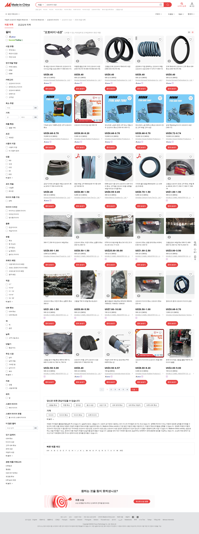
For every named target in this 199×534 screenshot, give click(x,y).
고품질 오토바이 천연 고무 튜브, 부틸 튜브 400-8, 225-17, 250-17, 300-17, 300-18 (180, 186)
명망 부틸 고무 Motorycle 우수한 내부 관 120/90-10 (87, 185)
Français (64, 520)
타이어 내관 (86, 9)
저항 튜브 (66, 405)
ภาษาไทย (142, 520)
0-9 (48, 450)
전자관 (78, 405)
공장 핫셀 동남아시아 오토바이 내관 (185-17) (179, 126)
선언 (70, 517)
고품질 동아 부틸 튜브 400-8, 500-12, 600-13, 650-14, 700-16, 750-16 (57, 361)
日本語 (57, 520)
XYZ (121, 450)
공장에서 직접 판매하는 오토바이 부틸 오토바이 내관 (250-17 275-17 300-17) (149, 67)
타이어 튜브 (58, 9)
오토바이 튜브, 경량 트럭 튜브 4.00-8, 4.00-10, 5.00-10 (148, 243)
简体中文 (42, 520)
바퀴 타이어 (77, 9)
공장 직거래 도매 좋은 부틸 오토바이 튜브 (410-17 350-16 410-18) (58, 185)
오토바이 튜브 (96, 9)
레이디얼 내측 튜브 (108, 9)
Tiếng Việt (157, 520)
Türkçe (149, 520)
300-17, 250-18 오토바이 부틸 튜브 (56, 242)
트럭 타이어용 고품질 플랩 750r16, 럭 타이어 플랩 (179, 361)
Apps (180, 14)
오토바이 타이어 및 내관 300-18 (85, 125)
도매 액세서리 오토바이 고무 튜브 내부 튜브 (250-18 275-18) (179, 67)
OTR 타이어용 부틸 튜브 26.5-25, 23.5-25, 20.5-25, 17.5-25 (118, 243)
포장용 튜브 (10, 476)
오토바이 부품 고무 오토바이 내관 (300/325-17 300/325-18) (86, 361)
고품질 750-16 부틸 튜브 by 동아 (85, 301)
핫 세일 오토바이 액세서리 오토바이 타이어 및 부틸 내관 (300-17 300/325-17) (57, 67)
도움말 (170, 14)
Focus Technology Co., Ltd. (102, 524)
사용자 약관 (77, 517)
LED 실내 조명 (11, 480)
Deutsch (79, 520)
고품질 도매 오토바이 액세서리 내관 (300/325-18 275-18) (117, 67)
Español (72, 520)
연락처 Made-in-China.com (106, 517)
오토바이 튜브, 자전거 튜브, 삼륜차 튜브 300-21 (58, 302)
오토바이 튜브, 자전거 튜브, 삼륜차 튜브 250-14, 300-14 (88, 243)
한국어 (114, 520)
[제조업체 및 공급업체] (17, 4)
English (34, 520)
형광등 (8, 469)
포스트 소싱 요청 (142, 501)
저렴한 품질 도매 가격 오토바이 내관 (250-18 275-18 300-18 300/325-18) (87, 67)
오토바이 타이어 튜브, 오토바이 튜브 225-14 (148, 302)
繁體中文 (50, 520)
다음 (133, 389)
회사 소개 (63, 517)
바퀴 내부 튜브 (151, 405)
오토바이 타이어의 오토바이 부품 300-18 (149, 361)
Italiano (96, 520)
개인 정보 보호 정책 (90, 517)
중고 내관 (90, 405)
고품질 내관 (119, 9)
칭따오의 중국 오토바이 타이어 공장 (179, 301)
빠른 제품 (120, 517)
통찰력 (128, 517)
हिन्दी (135, 520)
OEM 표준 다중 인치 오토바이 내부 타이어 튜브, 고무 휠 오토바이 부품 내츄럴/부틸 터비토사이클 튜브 (119, 186)
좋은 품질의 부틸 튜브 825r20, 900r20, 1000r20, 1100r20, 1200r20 (118, 302)
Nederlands (128, 520)
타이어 (45, 9)
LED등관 (9, 466)
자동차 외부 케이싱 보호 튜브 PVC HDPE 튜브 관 (117, 361)
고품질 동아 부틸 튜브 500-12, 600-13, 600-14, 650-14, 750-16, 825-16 (179, 243)
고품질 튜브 (53, 405)
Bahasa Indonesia (168, 520)
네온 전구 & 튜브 (12, 473)
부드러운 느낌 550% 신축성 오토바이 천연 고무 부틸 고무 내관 (149, 126)
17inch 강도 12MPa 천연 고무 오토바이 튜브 (58, 126)
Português (88, 520)
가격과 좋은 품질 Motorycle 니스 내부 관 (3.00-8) (148, 185)
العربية (120, 520)
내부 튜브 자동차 (134, 405)
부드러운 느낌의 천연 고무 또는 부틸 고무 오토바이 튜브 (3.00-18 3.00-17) (119, 126)
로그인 (192, 6)
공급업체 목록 (24, 24)
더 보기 (49, 419)
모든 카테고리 (13, 14)
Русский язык (105, 520)
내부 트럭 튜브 (117, 405)
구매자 (157, 14)
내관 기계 (102, 405)
